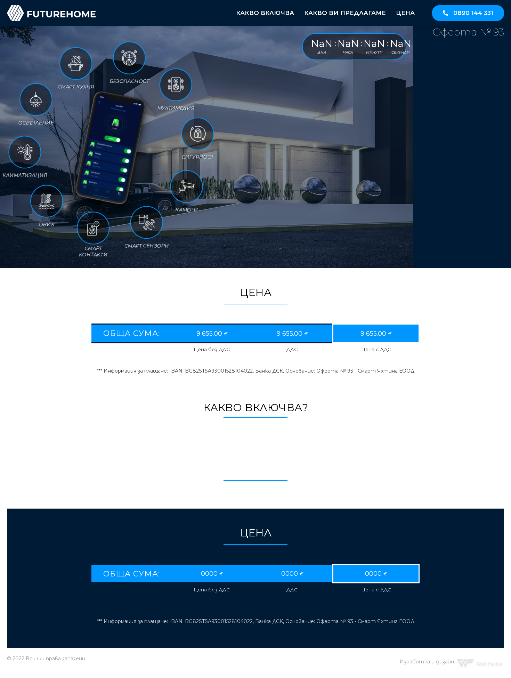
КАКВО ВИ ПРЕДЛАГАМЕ (345, 12)
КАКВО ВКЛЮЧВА (265, 12)
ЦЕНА (405, 12)
